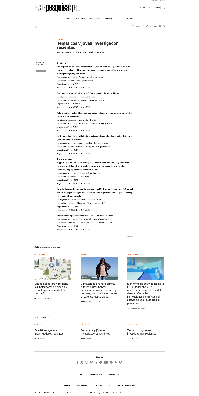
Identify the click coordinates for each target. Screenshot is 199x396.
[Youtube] (105, 362)
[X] (82, 362)
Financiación (41, 71)
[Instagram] (86, 362)
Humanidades (95, 19)
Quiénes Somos (97, 374)
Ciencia (69, 19)
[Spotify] (111, 362)
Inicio (83, 374)
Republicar (130, 236)
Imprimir (35, 26)
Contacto (114, 374)
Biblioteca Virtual (104, 386)
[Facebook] (78, 362)
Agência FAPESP (82, 386)
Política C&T (81, 19)
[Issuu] (120, 362)
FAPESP (67, 386)
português (161, 1)
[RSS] (115, 362)
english (154, 1)
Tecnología (108, 19)
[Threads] (96, 362)
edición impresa (154, 7)
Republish (138, 26)
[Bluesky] (91, 362)
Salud (119, 19)
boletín (142, 7)
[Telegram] (100, 362)
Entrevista (128, 19)
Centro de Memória (126, 386)
